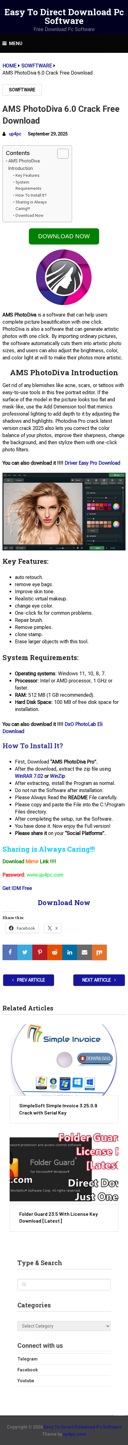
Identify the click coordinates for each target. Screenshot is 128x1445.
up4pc (15, 133)
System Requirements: (29, 185)
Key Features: (28, 175)
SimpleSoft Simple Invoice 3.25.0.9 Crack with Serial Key (58, 1108)
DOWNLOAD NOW (64, 236)
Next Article (97, 980)
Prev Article (30, 980)
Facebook (27, 1369)
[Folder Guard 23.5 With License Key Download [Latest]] (64, 1168)
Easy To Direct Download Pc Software (64, 16)
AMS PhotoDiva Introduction (24, 164)
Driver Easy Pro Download (92, 463)
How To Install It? (31, 195)
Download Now (29, 215)
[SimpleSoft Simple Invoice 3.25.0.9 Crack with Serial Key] (64, 1060)
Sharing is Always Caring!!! (31, 205)
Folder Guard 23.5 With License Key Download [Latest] (58, 1217)
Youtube (25, 1380)
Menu (15, 43)
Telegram (27, 1358)
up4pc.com (74, 1434)
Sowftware (22, 89)
